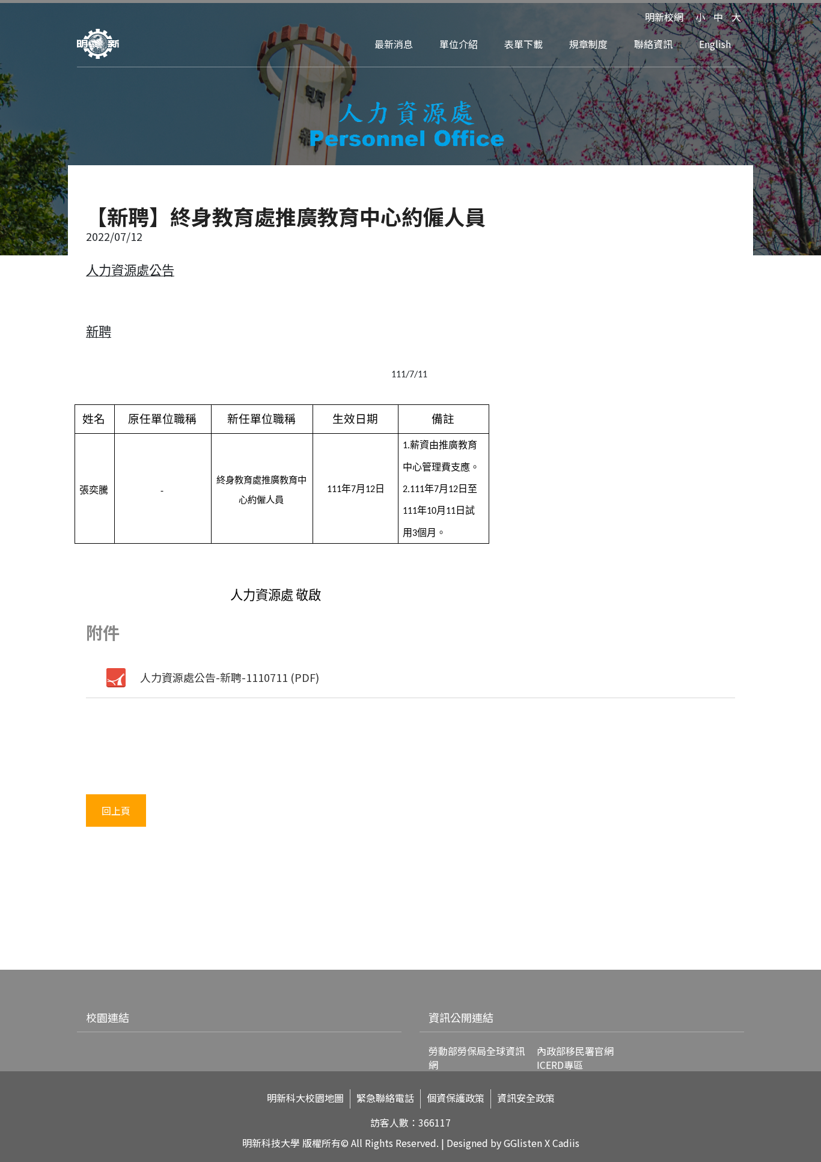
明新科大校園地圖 (305, 1098)
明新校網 (664, 17)
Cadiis (565, 1143)
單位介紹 (458, 44)
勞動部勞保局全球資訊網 (477, 1057)
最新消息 (393, 44)
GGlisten (523, 1143)
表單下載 (523, 44)
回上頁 (116, 810)
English (715, 44)
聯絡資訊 (653, 44)
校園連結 (107, 1017)
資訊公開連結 (461, 1017)
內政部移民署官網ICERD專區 (575, 1057)
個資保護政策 (455, 1098)
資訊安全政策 (526, 1098)
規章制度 (588, 44)
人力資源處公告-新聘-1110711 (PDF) (229, 677)
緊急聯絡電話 (385, 1098)
